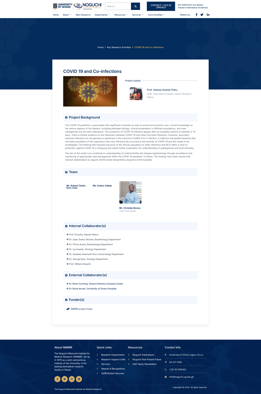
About (66, 14)
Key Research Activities (119, 47)
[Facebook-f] (57, 379)
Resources (120, 14)
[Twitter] (65, 379)
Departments (101, 14)
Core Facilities (155, 14)
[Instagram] (72, 379)
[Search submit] (135, 6)
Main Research (83, 14)
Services (136, 14)
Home (56, 14)
